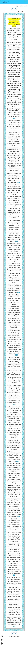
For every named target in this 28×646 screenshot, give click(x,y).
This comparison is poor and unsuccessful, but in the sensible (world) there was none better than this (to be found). (14, 45)
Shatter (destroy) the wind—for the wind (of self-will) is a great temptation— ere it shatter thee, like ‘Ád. (14, 610)
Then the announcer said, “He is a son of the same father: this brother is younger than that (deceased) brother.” (14, 125)
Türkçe (21, 6)
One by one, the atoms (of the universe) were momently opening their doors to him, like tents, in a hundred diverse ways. (14, 189)
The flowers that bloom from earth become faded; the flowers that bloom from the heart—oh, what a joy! (14, 288)
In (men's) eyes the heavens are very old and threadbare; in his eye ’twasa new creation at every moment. (14, 212)
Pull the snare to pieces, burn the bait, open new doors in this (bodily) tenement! (14, 380)
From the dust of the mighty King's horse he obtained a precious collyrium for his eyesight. (14, 257)
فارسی (25, 6)
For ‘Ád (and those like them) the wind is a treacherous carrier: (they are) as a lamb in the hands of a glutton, (14, 569)
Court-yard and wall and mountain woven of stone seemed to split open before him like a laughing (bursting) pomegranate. (14, 177)
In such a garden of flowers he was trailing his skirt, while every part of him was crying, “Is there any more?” (14, 267)
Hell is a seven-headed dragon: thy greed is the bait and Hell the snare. (14, 373)
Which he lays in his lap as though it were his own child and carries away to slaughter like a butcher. (14, 581)
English (17, 6)
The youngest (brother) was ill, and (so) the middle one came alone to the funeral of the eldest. (14, 102)
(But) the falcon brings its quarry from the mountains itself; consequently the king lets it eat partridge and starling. (14, 478)
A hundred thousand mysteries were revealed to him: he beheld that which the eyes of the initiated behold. (14, 236)
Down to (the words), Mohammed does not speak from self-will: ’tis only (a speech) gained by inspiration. (14, 512)
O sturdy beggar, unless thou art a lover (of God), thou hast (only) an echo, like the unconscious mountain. (14, 388)
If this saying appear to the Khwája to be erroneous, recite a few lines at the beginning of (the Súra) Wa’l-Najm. (14, 502)
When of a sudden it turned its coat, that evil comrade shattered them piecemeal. (14, 602)
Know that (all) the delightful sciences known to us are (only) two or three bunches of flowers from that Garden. (14, 299)
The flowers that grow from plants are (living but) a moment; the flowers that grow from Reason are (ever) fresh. (14, 277)
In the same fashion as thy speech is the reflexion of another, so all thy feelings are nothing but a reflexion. (14, 410)
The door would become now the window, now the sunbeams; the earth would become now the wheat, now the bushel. (14, 201)
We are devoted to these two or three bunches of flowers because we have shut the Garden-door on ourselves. (14, 311)
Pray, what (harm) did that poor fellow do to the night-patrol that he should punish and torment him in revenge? (14, 433)
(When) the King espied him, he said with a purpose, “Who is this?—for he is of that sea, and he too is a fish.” (14, 112)
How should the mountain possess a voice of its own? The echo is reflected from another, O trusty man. (14, 398)
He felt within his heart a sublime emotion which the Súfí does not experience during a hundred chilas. (14, 166)
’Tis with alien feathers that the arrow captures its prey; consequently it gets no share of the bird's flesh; (14, 467)
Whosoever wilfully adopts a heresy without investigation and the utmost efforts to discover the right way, (14, 547)
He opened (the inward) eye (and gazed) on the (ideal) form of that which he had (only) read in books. (14, 247)
